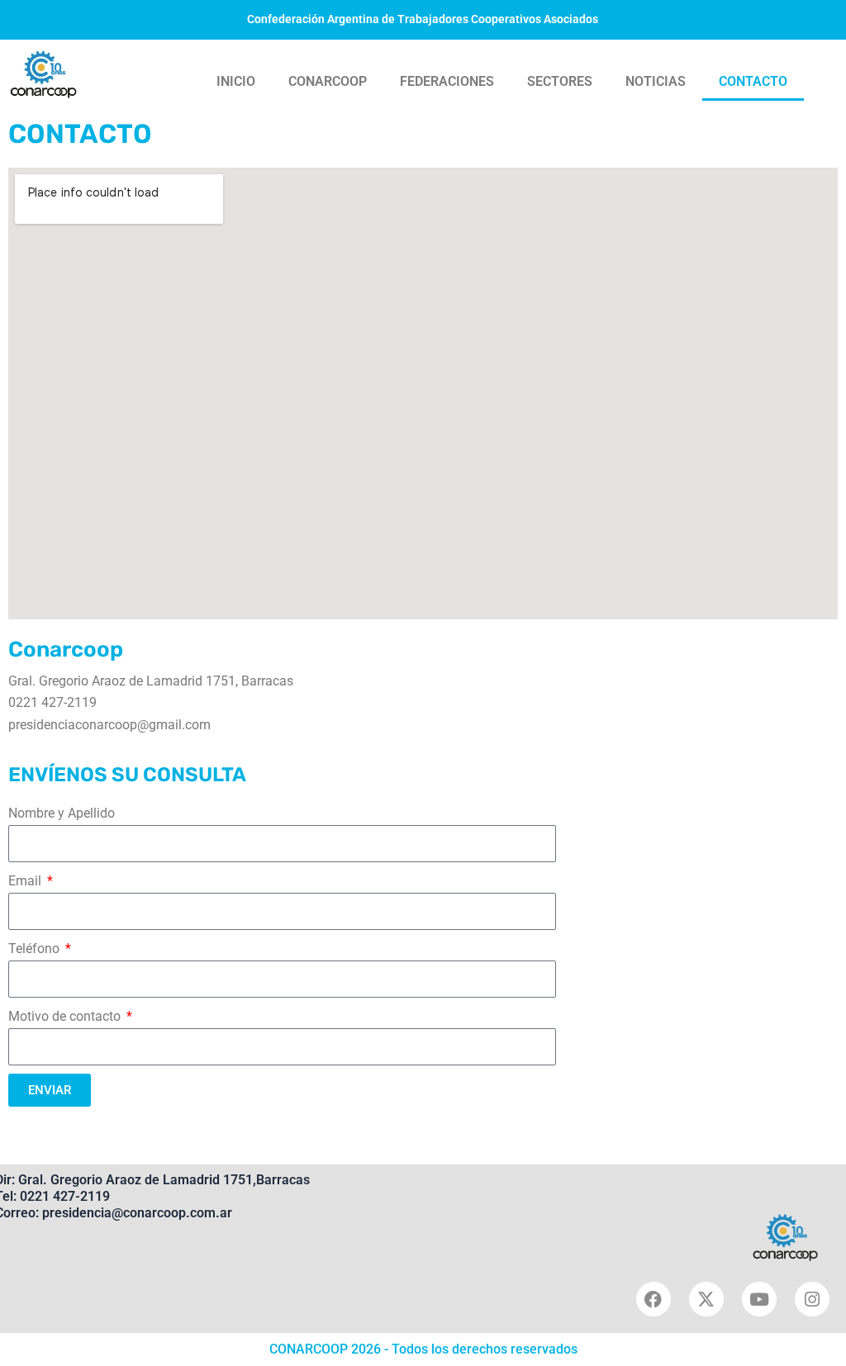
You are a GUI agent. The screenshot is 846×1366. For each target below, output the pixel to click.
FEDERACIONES (447, 81)
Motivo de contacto (66, 1016)
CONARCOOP (327, 81)
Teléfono (35, 948)
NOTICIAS (655, 81)
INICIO (235, 81)
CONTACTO (753, 81)
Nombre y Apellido (61, 813)
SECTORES (559, 81)
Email (26, 881)
